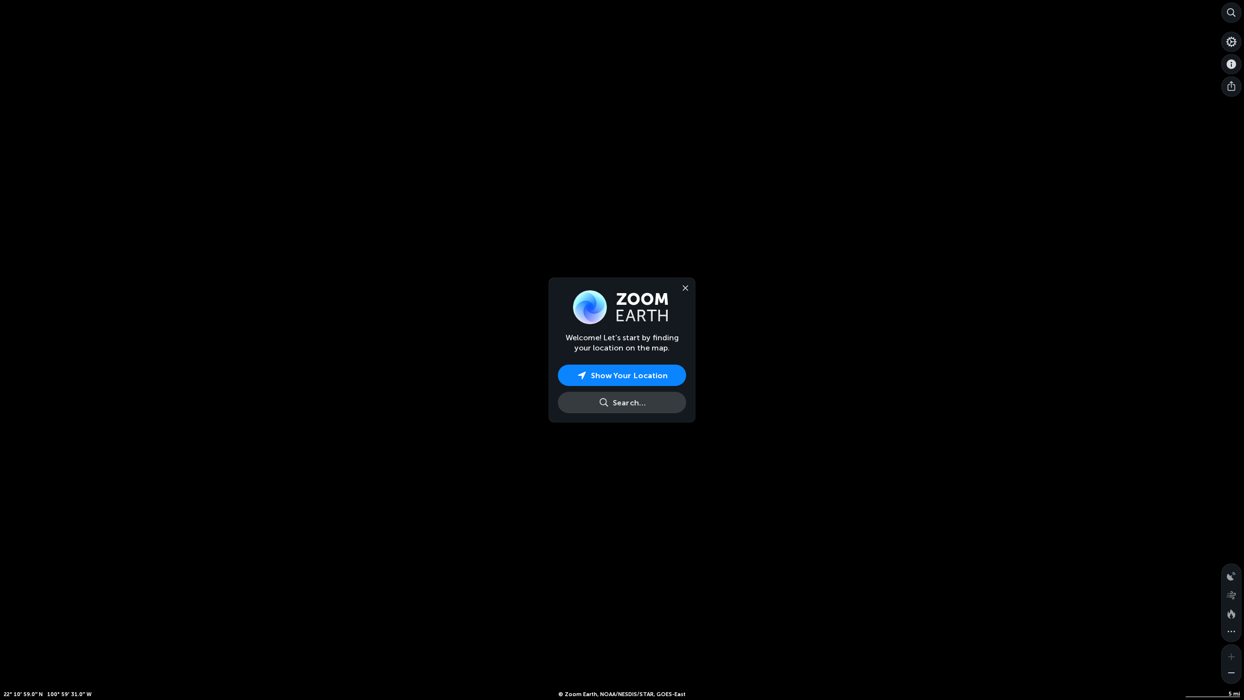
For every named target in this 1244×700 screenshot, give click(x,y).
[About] (1231, 64)
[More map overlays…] (1231, 632)
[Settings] (1231, 42)
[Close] (683, 287)
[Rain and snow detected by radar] (1231, 573)
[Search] (1231, 12)
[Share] (1231, 86)
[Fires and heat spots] (1231, 612)
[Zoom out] (1231, 673)
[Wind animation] (1231, 593)
